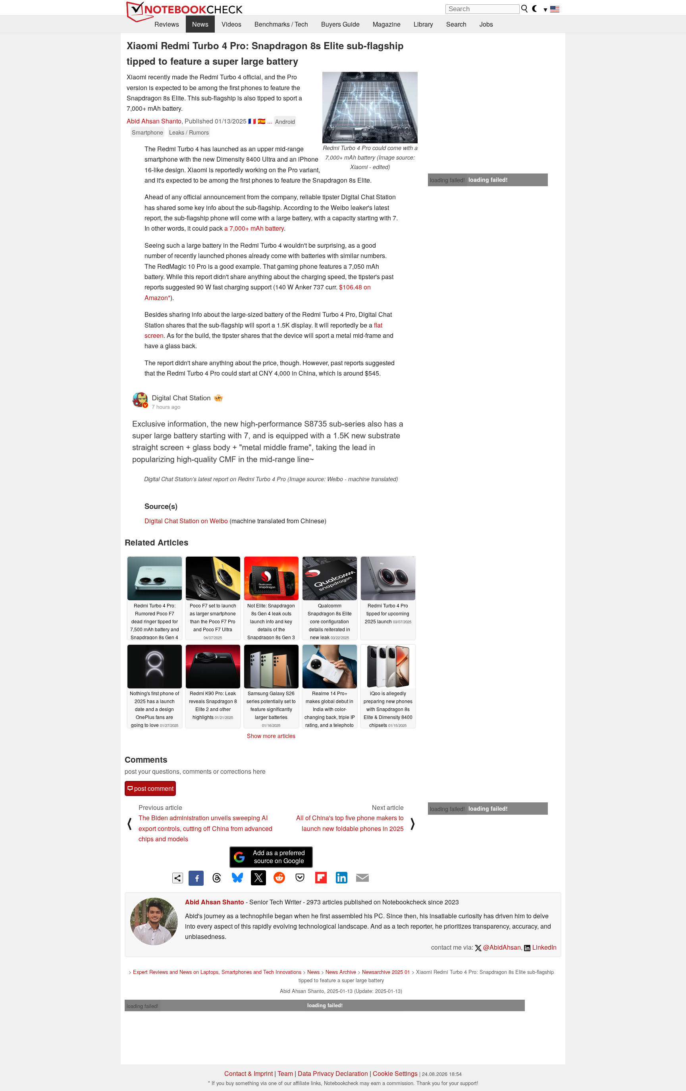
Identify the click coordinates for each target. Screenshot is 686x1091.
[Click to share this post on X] (258, 877)
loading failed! (447, 180)
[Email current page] (362, 878)
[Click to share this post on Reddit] (279, 877)
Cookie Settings (395, 1073)
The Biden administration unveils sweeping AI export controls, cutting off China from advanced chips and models (205, 828)
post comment (153, 788)
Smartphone (147, 132)
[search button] (524, 9)
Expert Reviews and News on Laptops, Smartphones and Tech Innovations (217, 971)
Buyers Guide (340, 24)
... (269, 120)
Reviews (166, 24)
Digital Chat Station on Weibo (186, 520)
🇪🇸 (262, 120)
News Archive (341, 971)
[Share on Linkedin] (341, 877)
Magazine (387, 24)
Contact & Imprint (248, 1073)
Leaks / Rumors (189, 132)
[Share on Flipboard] (320, 877)
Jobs (486, 24)
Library (423, 24)
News (200, 24)
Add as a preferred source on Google (279, 856)
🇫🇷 (252, 120)
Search (456, 24)
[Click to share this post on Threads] (216, 878)
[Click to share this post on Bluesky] (237, 878)
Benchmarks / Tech (281, 24)
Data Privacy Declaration (333, 1073)
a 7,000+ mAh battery (254, 228)
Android (285, 121)
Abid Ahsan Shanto (154, 120)
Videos (231, 24)
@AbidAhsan (501, 947)
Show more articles (271, 736)
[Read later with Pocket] (300, 877)
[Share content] (177, 878)
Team (285, 1073)
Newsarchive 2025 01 (386, 971)
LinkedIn (544, 947)
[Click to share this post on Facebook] (196, 878)
